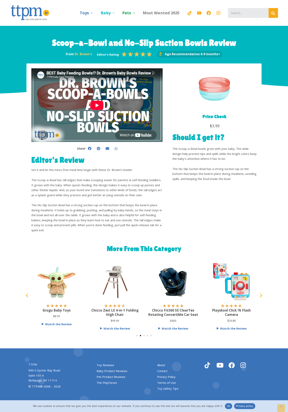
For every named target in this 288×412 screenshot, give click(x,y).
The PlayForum (107, 383)
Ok (228, 405)
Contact (162, 371)
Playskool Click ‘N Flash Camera (231, 312)
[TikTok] (189, 13)
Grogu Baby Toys (57, 310)
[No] (281, 408)
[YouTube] (199, 13)
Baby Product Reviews (112, 371)
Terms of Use (166, 383)
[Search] (273, 13)
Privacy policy (244, 405)
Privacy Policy (166, 377)
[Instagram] (218, 13)
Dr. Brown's (83, 54)
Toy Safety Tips (167, 388)
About (161, 365)
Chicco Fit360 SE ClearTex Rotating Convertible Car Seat (173, 312)
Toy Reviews (105, 365)
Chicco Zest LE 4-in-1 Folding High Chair (115, 312)
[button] (91, 13)
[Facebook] (208, 13)
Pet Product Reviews (111, 377)
